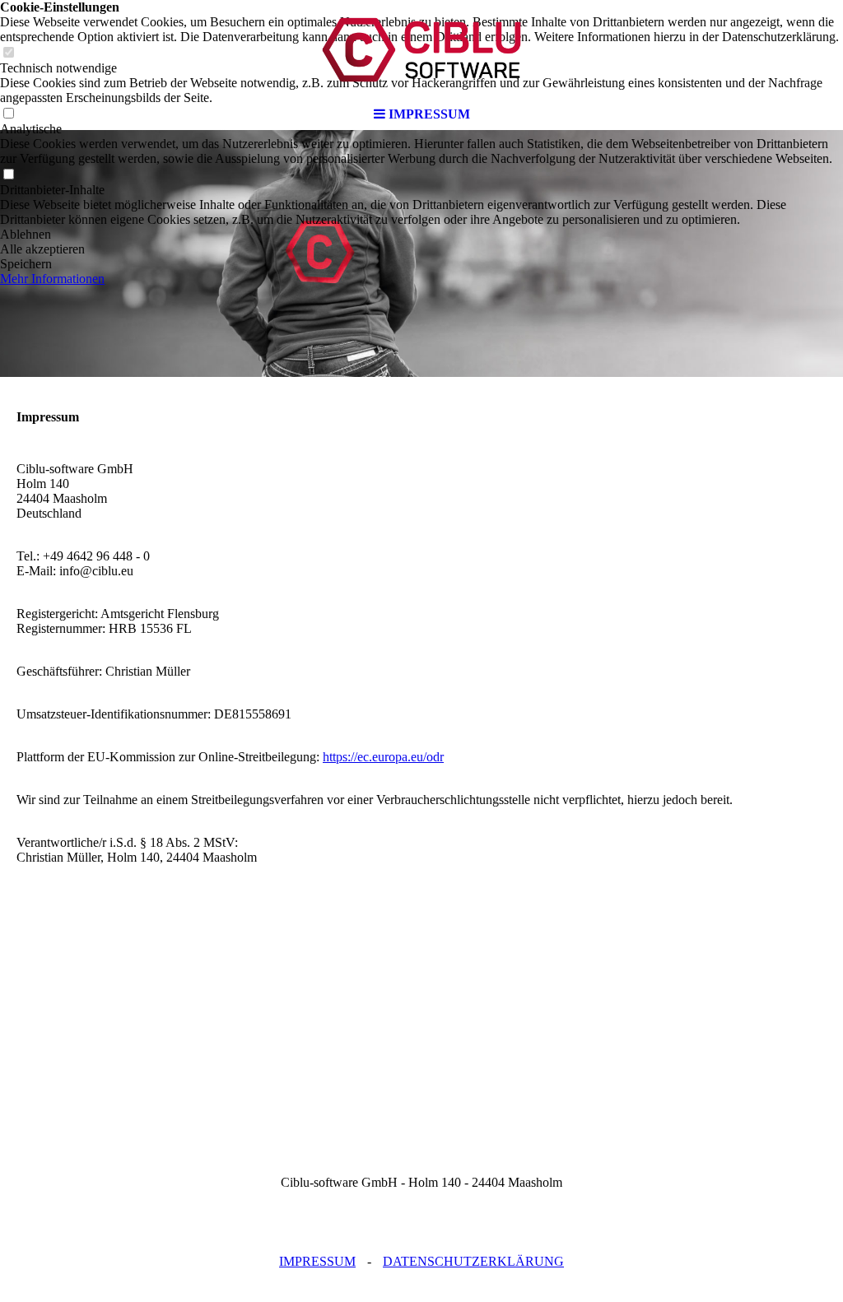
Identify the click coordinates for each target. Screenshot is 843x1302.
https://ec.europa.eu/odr (383, 757)
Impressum (317, 1261)
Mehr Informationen (52, 279)
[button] (421, 234)
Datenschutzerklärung (473, 1261)
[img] (421, 49)
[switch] (8, 175)
